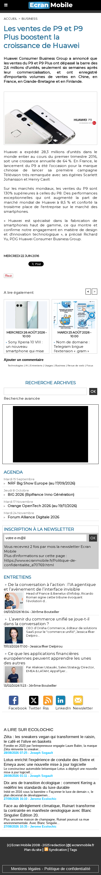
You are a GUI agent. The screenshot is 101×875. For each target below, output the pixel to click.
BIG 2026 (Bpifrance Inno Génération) (41, 494)
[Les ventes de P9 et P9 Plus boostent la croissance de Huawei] (50, 94)
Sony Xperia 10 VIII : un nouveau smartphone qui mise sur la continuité (25, 346)
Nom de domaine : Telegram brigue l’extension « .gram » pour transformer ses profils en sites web (72, 346)
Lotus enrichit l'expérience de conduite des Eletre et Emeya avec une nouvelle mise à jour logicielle (49, 762)
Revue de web (75, 365)
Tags (73, 850)
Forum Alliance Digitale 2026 (33, 517)
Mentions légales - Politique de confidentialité (50, 869)
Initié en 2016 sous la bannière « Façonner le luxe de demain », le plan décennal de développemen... (48, 793)
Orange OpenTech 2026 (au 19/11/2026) (42, 505)
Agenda (13, 472)
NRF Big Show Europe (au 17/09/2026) (41, 483)
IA (26, 365)
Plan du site (33, 850)
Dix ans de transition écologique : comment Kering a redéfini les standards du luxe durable (49, 785)
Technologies (15, 365)
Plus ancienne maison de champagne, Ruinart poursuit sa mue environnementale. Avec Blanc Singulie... (46, 821)
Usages (49, 365)
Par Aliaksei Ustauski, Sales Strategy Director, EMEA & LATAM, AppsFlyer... (60, 669)
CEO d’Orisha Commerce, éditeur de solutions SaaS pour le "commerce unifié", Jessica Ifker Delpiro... (61, 631)
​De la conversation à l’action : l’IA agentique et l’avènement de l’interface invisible (50, 587)
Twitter (35, 708)
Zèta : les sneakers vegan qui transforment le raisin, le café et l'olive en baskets (49, 739)
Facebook (17, 708)
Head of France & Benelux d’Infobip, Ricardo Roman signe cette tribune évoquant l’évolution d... (59, 597)
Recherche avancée (22, 398)
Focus (89, 365)
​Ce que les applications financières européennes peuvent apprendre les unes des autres (47, 658)
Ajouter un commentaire (23, 360)
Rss (46, 708)
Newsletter (83, 708)
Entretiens (36, 365)
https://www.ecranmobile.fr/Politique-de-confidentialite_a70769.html (40, 562)
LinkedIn (63, 708)
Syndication (58, 850)
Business (30, 18)
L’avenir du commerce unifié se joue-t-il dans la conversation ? (46, 621)
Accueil (10, 18)
